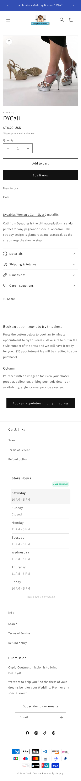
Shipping (7, 133)
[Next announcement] (73, 5)
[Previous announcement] (7, 5)
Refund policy (17, 459)
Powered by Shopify (53, 773)
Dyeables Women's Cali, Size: (24, 214)
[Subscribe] (61, 717)
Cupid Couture (34, 773)
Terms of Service (19, 450)
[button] (8, 19)
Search (12, 440)
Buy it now (40, 175)
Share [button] (11, 299)
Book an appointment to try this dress (41, 403)
